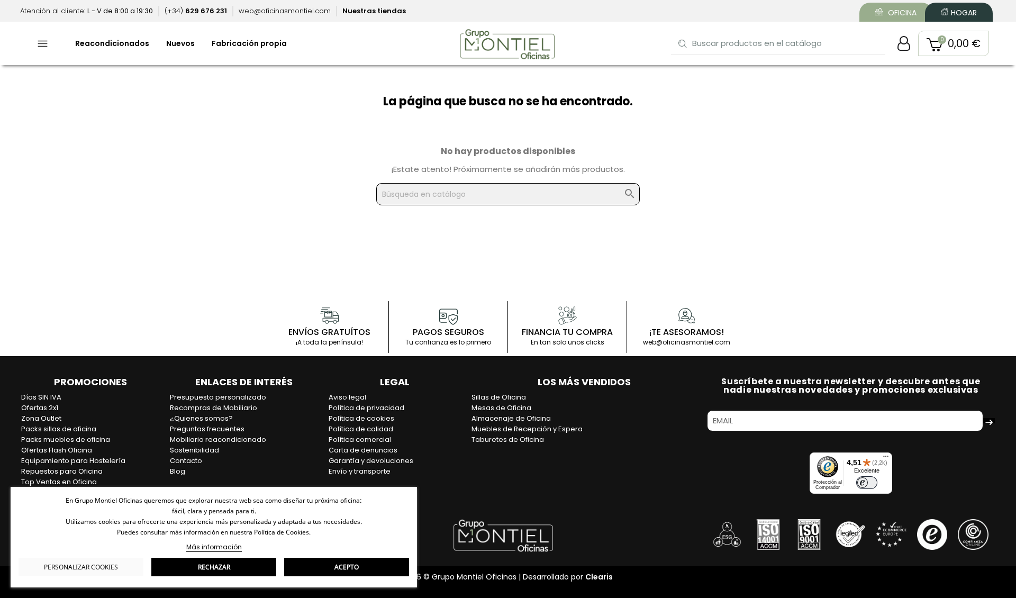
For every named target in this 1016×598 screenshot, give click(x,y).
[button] (953, 43)
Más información (214, 546)
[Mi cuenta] (904, 43)
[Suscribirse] (989, 420)
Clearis (599, 577)
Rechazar (214, 567)
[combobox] (778, 43)
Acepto (346, 567)
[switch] (866, 482)
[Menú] (885, 458)
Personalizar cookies (81, 567)
